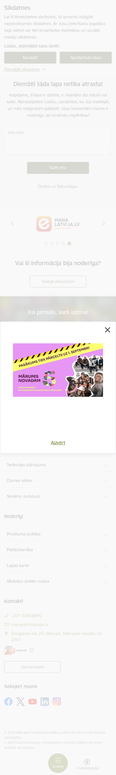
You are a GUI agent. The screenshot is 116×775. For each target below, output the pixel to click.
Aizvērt (58, 442)
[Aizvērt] (107, 329)
